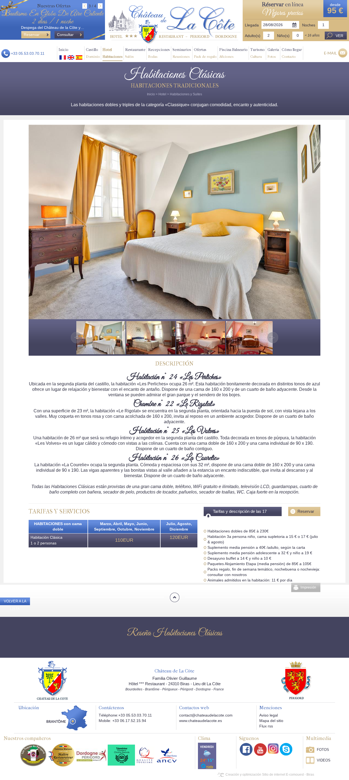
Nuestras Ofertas (54, 5)
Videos (323, 760)
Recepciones (159, 53)
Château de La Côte (174, 671)
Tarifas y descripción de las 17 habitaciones (240, 516)
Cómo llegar (292, 53)
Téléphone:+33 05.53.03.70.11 (125, 715)
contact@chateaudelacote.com (206, 715)
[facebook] (246, 749)
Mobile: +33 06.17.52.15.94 (122, 720)
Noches (308, 25)
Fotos (323, 750)
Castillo (93, 53)
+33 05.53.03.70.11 (27, 53)
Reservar (305, 511)
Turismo (257, 53)
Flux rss (266, 726)
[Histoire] (52, 680)
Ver (339, 35)
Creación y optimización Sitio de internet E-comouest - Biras (269, 774)
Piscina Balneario (233, 53)
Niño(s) (283, 36)
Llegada (252, 25)
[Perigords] (296, 680)
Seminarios (182, 53)
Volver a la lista (15, 605)
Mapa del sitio (271, 720)
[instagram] (273, 748)
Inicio (63, 49)
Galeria (273, 53)
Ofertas (205, 53)
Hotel (112, 53)
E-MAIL (330, 53)
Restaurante (135, 53)
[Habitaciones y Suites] (174, 25)
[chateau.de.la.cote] (286, 749)
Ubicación (28, 707)
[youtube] (260, 749)
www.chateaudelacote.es (200, 720)
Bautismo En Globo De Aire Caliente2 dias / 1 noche (52, 18)
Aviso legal (268, 715)
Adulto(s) (252, 36)
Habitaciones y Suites (186, 94)
